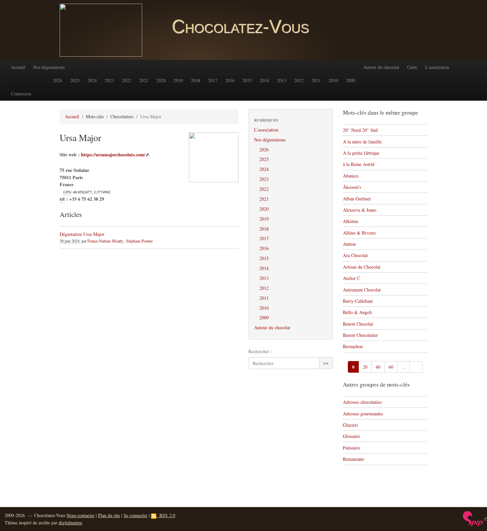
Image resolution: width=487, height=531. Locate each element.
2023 (109, 80)
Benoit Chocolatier (360, 335)
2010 (333, 80)
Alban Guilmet (357, 198)
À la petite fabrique (361, 153)
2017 (212, 80)
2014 (264, 80)
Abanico (350, 176)
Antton (349, 244)
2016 (230, 80)
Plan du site (109, 515)
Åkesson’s (352, 187)
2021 (143, 80)
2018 (195, 80)
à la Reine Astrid (358, 164)
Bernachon (353, 346)
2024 (92, 80)
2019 (178, 80)
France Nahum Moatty (105, 240)
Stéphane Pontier (139, 240)
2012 (298, 80)
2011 (316, 80)
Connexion (21, 93)
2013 (281, 80)
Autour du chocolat (381, 67)
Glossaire (351, 436)
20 (365, 367)
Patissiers (351, 448)
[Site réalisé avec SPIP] (475, 518)
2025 (75, 80)
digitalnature (70, 522)
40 (378, 367)
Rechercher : (260, 351)
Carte (412, 67)
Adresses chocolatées (362, 402)
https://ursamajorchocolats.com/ (113, 154)
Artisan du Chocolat (361, 267)
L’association (437, 67)
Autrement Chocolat (362, 290)
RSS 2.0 (165, 515)
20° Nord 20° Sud (360, 130)
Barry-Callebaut (358, 301)
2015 (247, 80)
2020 (161, 80)
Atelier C (351, 278)
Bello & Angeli (357, 312)
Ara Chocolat (355, 255)
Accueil (18, 67)
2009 (350, 80)
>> (326, 363)
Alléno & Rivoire (359, 233)
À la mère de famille (362, 141)
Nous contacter (80, 515)
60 (391, 367)
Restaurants (353, 459)
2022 (126, 80)
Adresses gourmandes (363, 413)
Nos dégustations (49, 67)
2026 (57, 80)
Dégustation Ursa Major (82, 234)
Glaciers (350, 425)
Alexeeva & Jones (359, 210)
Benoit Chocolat (358, 324)
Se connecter (135, 515)
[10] (416, 367)
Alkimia (350, 221)
